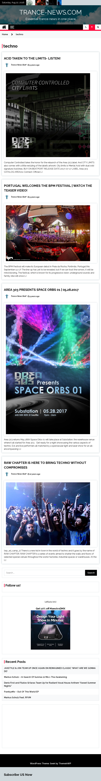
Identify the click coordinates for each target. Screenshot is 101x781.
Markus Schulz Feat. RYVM (17, 697)
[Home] (4, 27)
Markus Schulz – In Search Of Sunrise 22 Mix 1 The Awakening (35, 677)
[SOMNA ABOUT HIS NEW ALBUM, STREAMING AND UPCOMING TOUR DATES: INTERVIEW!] (53, 3)
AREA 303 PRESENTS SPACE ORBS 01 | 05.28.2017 (41, 290)
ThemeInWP (65, 763)
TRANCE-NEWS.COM (50, 12)
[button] (86, 27)
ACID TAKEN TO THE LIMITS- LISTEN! (32, 58)
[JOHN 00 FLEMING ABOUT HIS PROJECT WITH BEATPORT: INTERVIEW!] (42, 3)
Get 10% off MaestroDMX (50, 608)
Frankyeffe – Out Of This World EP (21, 691)
